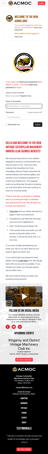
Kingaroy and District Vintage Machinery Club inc (24, 344)
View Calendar (25, 360)
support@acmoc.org (24, 387)
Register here (25, 96)
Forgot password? (35, 112)
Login (41, 3)
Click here (19, 37)
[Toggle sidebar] (4, 3)
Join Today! (25, 449)
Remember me (14, 124)
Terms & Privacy (24, 392)
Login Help (23, 260)
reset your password (28, 82)
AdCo (33, 394)
